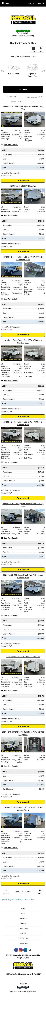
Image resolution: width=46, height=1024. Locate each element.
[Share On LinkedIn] (25, 950)
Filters (24, 89)
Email (33, 51)
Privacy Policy (23, 928)
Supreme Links (23, 943)
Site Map (23, 923)
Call (41, 51)
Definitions (23, 918)
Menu (7, 3)
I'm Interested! (23, 180)
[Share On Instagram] (21, 950)
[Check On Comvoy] (30, 950)
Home (23, 908)
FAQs (23, 913)
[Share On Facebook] (16, 950)
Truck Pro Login (23, 938)
